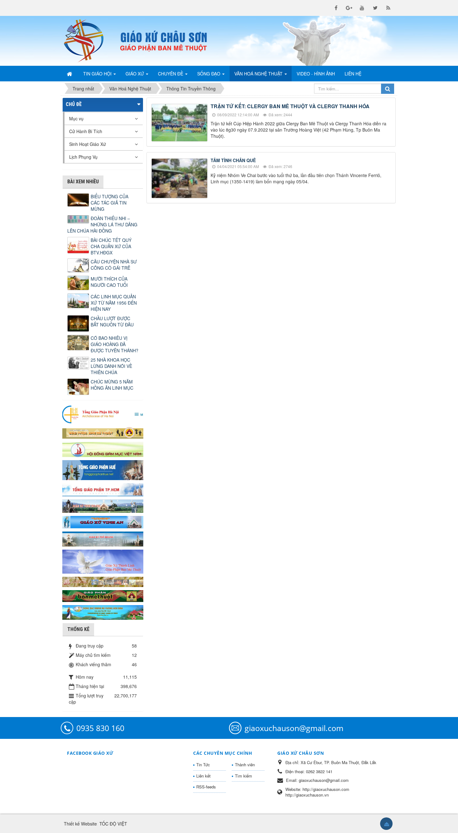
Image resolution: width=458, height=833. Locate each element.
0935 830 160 (100, 728)
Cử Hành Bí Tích (85, 131)
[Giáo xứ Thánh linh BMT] (102, 561)
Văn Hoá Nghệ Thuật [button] (259, 73)
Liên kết (203, 776)
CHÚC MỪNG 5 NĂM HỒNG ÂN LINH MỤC (112, 384)
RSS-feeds (206, 787)
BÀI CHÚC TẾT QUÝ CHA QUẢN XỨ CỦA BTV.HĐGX (111, 246)
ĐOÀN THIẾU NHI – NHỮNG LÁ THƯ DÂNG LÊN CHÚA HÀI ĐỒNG (102, 224)
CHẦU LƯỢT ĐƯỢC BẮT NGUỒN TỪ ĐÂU (112, 321)
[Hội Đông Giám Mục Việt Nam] (102, 448)
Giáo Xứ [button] (135, 73)
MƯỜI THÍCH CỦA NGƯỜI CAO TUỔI (109, 282)
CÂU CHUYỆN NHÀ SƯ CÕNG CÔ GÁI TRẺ (114, 264)
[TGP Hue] (102, 469)
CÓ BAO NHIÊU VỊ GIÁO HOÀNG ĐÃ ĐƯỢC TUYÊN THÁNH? (114, 344)
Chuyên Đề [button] (171, 73)
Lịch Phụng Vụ (83, 157)
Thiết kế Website (80, 824)
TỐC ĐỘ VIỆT (113, 824)
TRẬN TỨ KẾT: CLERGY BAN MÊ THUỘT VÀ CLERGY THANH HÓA (290, 106)
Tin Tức (203, 765)
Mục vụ (76, 118)
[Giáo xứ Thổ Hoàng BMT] (102, 538)
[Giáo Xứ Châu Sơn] (89, 41)
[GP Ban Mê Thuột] (102, 432)
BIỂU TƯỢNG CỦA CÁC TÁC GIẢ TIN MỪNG (109, 202)
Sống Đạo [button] (209, 73)
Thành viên (245, 765)
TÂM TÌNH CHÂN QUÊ (233, 160)
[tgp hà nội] (102, 414)
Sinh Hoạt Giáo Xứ (87, 144)
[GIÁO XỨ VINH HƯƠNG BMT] (102, 505)
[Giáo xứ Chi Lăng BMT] (102, 581)
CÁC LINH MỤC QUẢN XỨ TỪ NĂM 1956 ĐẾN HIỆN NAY (114, 302)
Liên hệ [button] (353, 73)
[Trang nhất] (70, 73)
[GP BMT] (102, 595)
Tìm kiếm (243, 776)
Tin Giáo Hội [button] (98, 73)
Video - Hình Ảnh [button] (316, 73)
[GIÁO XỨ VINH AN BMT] (102, 521)
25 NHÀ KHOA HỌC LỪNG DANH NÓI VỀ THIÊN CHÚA (111, 366)
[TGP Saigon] (102, 489)
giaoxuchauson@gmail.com (294, 728)
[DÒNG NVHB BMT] (102, 612)
